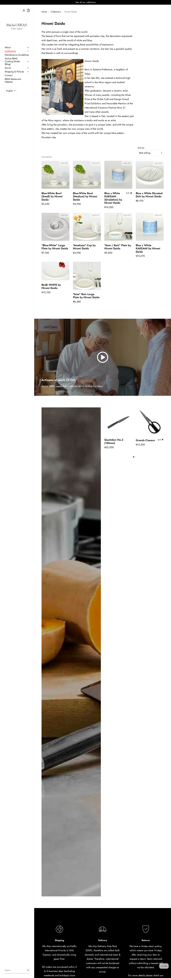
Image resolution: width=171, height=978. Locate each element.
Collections (56, 11)
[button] (133, 456)
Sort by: (141, 148)
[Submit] (28, 970)
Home (44, 11)
